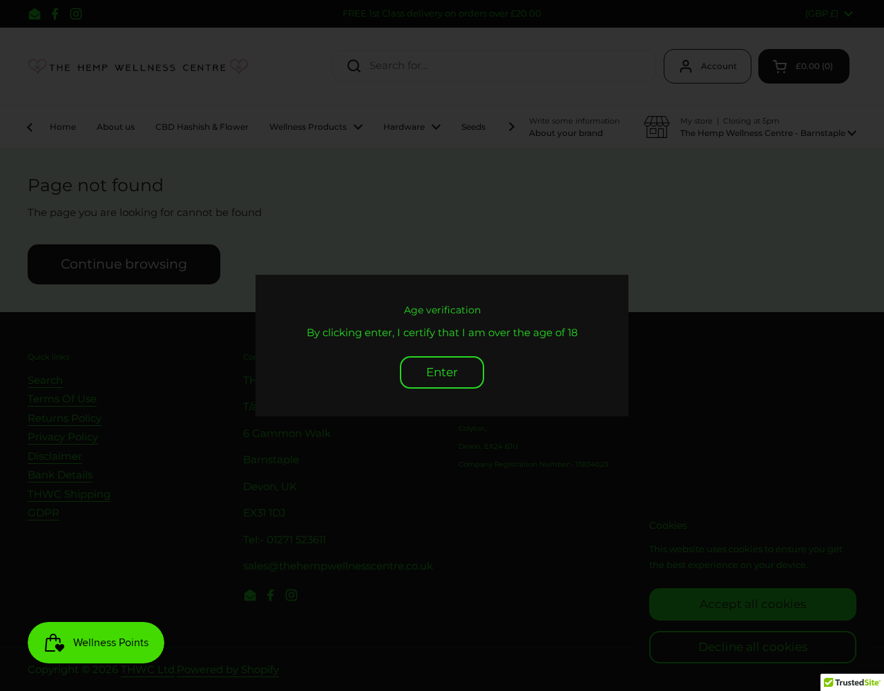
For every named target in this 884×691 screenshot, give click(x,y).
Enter (442, 372)
